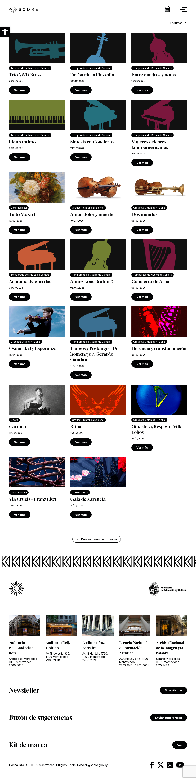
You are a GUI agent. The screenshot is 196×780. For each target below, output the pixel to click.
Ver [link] (179, 745)
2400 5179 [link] (89, 660)
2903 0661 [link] (142, 665)
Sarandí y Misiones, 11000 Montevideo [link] (168, 660)
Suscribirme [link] (173, 690)
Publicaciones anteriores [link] (99, 539)
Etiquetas (178, 23)
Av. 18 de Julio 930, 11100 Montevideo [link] (58, 655)
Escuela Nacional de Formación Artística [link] (133, 648)
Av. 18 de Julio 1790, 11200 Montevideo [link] (95, 655)
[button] (5, 32)
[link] (23, 9)
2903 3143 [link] (125, 665)
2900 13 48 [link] (53, 660)
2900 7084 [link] (16, 665)
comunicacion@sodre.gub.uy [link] (89, 765)
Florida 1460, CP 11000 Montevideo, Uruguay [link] (38, 765)
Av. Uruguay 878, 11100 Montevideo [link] (133, 660)
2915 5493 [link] (162, 665)
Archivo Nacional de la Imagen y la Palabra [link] (170, 648)
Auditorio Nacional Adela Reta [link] (21, 648)
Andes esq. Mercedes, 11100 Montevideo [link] (23, 660)
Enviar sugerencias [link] (168, 717)
